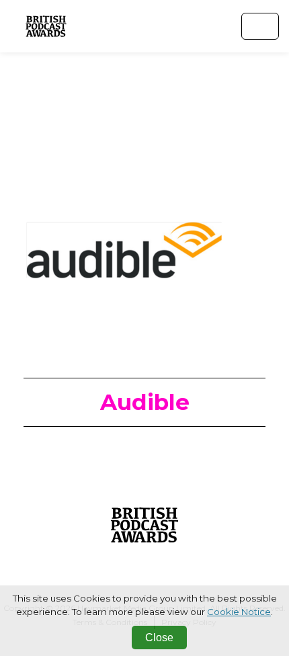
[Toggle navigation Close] (260, 26)
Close (159, 637)
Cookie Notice (239, 611)
